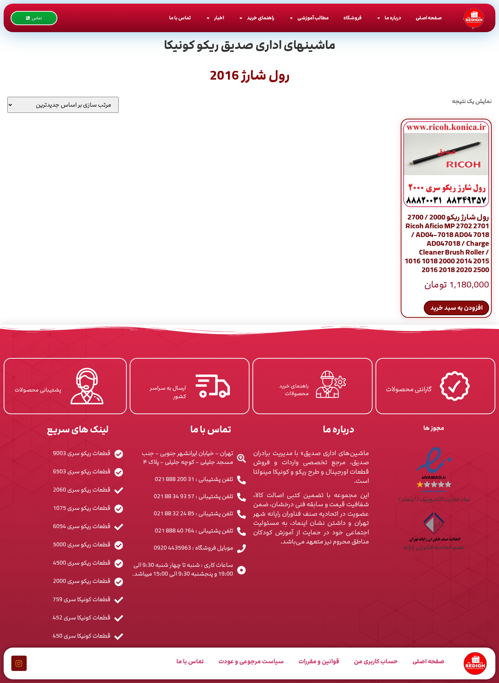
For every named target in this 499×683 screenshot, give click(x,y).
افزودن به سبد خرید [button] (456, 308)
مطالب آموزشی (313, 18)
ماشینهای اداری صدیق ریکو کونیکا (249, 45)
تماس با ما (180, 18)
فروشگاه (352, 18)
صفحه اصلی (429, 18)
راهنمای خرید (260, 18)
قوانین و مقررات (318, 661)
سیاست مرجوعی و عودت (251, 661)
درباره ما (393, 18)
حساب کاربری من (376, 661)
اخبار (219, 18)
